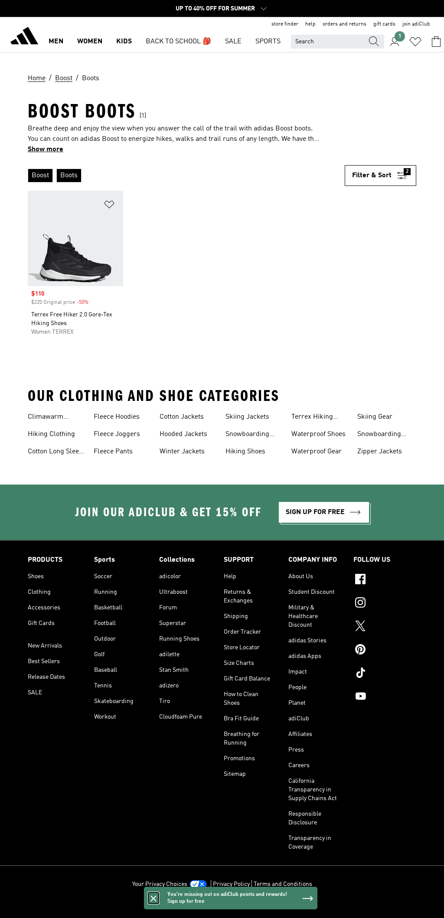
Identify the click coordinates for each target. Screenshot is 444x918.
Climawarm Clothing (45, 417)
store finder (284, 24)
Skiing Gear (374, 416)
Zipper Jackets (379, 451)
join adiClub (416, 24)
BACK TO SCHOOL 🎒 (178, 41)
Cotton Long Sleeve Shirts (56, 452)
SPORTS (268, 41)
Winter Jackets (182, 451)
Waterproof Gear (316, 451)
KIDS (124, 41)
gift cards (384, 24)
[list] (186, 175)
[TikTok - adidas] (384, 674)
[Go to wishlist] (415, 41)
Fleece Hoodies (117, 416)
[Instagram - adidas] (384, 603)
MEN (56, 41)
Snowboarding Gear (379, 435)
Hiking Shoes (245, 451)
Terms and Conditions (283, 884)
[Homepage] (24, 37)
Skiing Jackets (247, 416)
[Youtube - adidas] (384, 697)
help (310, 24)
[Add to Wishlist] (109, 206)
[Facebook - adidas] (384, 580)
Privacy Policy (231, 884)
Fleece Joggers (117, 434)
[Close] (153, 898)
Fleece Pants (113, 451)
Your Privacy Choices (159, 884)
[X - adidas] (384, 627)
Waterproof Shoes (318, 434)
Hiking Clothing (51, 434)
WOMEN (89, 41)
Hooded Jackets (183, 434)
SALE (233, 41)
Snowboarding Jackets (247, 435)
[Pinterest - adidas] (384, 650)
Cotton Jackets (182, 416)
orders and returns (344, 24)
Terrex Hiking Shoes (312, 417)
